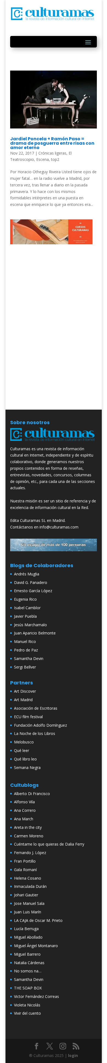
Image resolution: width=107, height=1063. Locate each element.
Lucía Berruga (26, 928)
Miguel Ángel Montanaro (36, 945)
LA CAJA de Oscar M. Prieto (38, 920)
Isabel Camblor (27, 607)
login (73, 1055)
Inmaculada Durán (30, 886)
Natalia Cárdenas (29, 962)
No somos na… (27, 971)
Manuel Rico (25, 641)
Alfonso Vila (24, 801)
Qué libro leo (25, 759)
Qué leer (21, 750)
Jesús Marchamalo (30, 624)
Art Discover (25, 691)
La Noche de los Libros (34, 733)
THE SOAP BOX (28, 988)
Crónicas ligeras (52, 153)
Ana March (23, 818)
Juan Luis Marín (27, 911)
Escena (42, 159)
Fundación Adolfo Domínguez (40, 725)
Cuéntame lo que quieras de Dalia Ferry (49, 844)
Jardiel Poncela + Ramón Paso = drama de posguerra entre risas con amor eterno (52, 143)
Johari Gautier (26, 894)
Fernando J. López (30, 852)
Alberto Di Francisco (32, 793)
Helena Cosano (27, 878)
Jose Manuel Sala (29, 903)
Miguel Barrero (27, 954)
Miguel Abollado (28, 937)
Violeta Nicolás (27, 1005)
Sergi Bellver (25, 667)
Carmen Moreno (28, 835)
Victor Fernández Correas (36, 996)
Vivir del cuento (27, 1013)
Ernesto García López (33, 590)
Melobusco (24, 742)
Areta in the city (28, 827)
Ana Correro (25, 810)
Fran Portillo (25, 861)
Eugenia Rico (25, 599)
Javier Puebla (25, 616)
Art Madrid (23, 699)
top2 (55, 159)
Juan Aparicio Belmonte (35, 633)
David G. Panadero (30, 582)
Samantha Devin (28, 658)
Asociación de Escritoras (35, 708)
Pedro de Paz (26, 650)
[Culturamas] (53, 442)
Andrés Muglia (26, 574)
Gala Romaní (25, 869)
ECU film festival (28, 716)
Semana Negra (27, 767)
